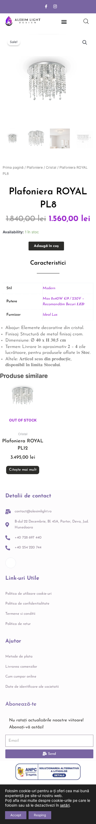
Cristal (51, 167)
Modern (49, 288)
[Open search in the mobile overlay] (86, 21)
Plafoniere (35, 167)
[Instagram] (55, 6)
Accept (15, 815)
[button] (85, 42)
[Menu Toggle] (64, 22)
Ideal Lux (50, 314)
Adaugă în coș (46, 246)
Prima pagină (13, 167)
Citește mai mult (23, 469)
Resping (40, 815)
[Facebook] (46, 6)
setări (65, 805)
